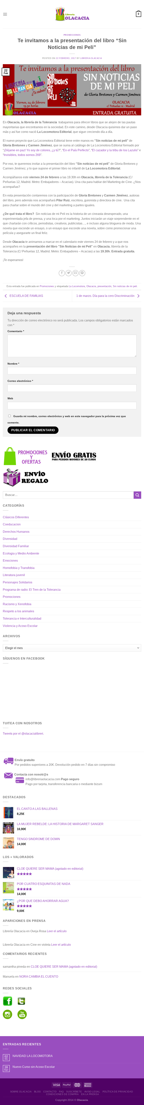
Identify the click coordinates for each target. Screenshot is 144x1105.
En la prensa (90, 1094)
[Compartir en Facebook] (62, 273)
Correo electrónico (20, 380)
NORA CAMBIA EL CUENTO (38, 976)
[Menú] (5, 14)
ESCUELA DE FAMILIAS (26, 295)
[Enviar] (137, 495)
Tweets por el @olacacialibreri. (23, 733)
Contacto (50, 1091)
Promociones (72, 35)
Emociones (10, 560)
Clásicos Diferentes (16, 517)
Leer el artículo (57, 931)
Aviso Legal (92, 1091)
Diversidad (10, 538)
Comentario (16, 331)
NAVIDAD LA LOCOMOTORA (33, 1056)
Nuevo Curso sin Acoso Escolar (34, 1066)
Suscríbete (74, 1091)
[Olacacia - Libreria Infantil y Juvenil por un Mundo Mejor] (72, 14)
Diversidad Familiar (16, 546)
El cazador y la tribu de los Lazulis (114, 150)
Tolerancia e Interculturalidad (22, 618)
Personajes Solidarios (17, 582)
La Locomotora (77, 286)
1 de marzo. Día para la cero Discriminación (105, 295)
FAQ (61, 1091)
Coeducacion (12, 524)
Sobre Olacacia (21, 1091)
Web (10, 398)
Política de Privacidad (118, 1091)
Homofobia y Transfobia (18, 567)
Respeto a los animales (18, 611)
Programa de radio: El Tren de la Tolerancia (32, 589)
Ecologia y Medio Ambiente (21, 553)
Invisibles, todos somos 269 (22, 154)
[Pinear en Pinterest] (82, 273)
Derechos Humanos (16, 531)
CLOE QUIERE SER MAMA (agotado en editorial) (64, 966)
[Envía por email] (75, 273)
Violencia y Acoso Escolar (20, 625)
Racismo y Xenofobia (17, 604)
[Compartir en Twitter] (68, 273)
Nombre (13, 363)
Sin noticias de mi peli (125, 286)
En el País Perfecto (76, 150)
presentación (104, 286)
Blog (37, 1091)
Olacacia (91, 286)
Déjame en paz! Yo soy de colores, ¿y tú (31, 150)
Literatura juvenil (14, 575)
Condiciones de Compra (62, 1094)
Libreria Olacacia (91, 58)
